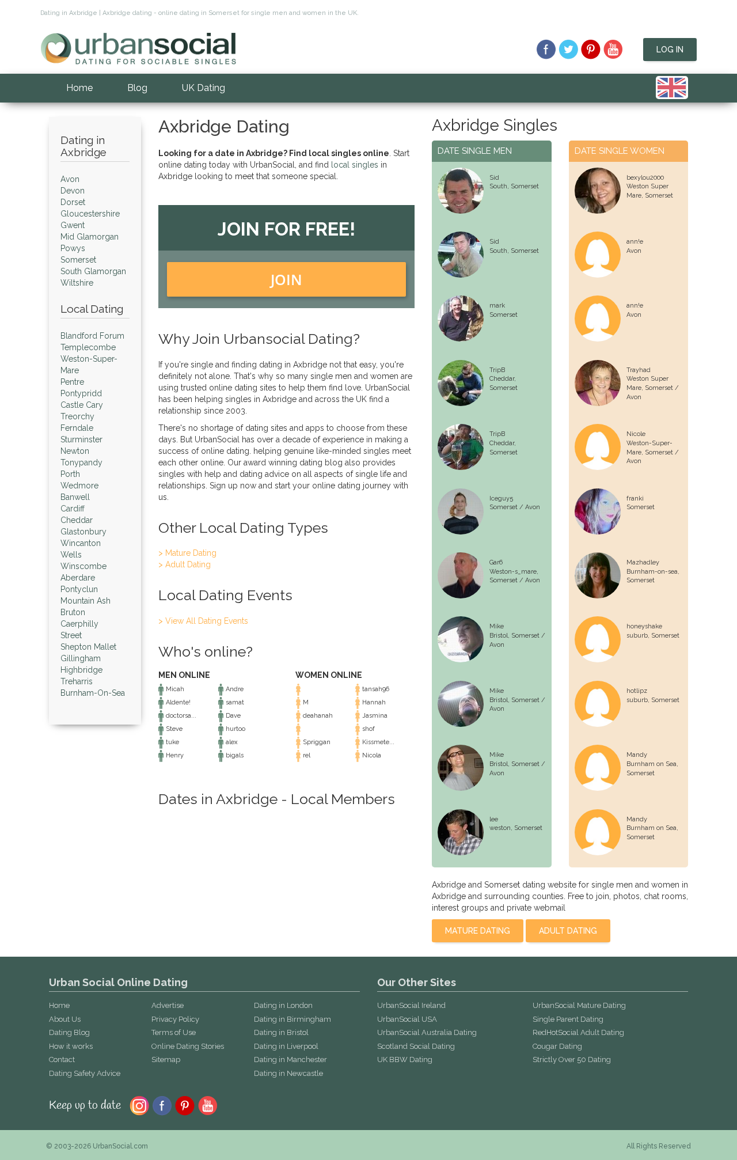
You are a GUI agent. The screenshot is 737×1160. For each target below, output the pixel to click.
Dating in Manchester (290, 1059)
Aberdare (77, 577)
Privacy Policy (175, 1019)
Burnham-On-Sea (92, 692)
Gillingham (80, 658)
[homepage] (138, 47)
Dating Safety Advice (84, 1073)
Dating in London (283, 1005)
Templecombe (88, 347)
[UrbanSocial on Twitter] (569, 49)
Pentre (72, 381)
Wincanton (80, 543)
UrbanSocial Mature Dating (579, 1005)
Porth (70, 474)
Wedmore (79, 485)
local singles (354, 164)
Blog (137, 87)
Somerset (78, 259)
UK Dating (203, 87)
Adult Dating (568, 930)
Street (71, 635)
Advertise (167, 1005)
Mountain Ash (85, 600)
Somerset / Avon (514, 507)
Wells (71, 554)
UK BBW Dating (404, 1059)
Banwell (75, 497)
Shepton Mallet (88, 646)
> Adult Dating (184, 564)
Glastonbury (83, 531)
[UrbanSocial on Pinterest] (591, 49)
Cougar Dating (557, 1046)
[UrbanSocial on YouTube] (613, 49)
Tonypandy (81, 462)
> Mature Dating (187, 553)
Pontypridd (81, 393)
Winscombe (83, 566)
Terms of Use (173, 1032)
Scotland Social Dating (416, 1046)
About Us (65, 1019)
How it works (71, 1046)
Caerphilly (79, 623)
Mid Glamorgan (89, 236)
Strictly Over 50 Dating (572, 1059)
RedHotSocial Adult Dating (578, 1032)
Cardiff (72, 508)
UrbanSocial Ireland (411, 1005)
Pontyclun (79, 589)
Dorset (72, 202)
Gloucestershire (90, 213)
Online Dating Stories (187, 1046)
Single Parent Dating (568, 1019)
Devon (72, 190)
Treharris (76, 681)
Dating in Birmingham (292, 1019)
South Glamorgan (93, 271)
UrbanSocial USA (407, 1019)
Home (79, 87)
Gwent (72, 225)
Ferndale (76, 428)
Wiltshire (76, 282)
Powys (72, 248)
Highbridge (81, 669)
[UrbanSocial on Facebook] (546, 49)
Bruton (72, 612)
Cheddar (76, 520)
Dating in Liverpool (286, 1046)
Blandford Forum (92, 335)
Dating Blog (69, 1032)
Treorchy (77, 416)
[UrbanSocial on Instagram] (139, 1105)
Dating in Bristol (281, 1032)
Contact (62, 1059)
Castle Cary (81, 405)
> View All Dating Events (203, 621)
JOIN (286, 279)
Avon (69, 179)
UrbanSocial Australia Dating (427, 1032)
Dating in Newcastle (288, 1073)
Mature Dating (477, 930)
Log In (669, 49)
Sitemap (165, 1059)
